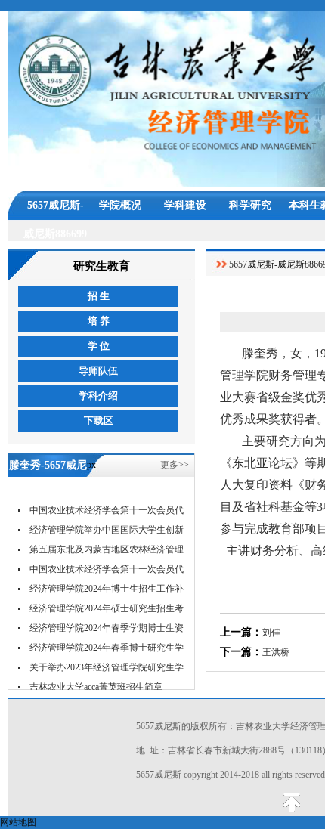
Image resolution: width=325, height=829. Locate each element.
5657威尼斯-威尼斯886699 (55, 210)
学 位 (99, 345)
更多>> (174, 464)
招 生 (99, 296)
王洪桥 (275, 652)
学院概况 (120, 205)
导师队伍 (98, 370)
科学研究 (250, 205)
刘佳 (271, 632)
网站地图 (18, 822)
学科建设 (185, 205)
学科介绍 (98, 395)
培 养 (99, 320)
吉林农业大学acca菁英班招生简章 (95, 687)
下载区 (98, 420)
